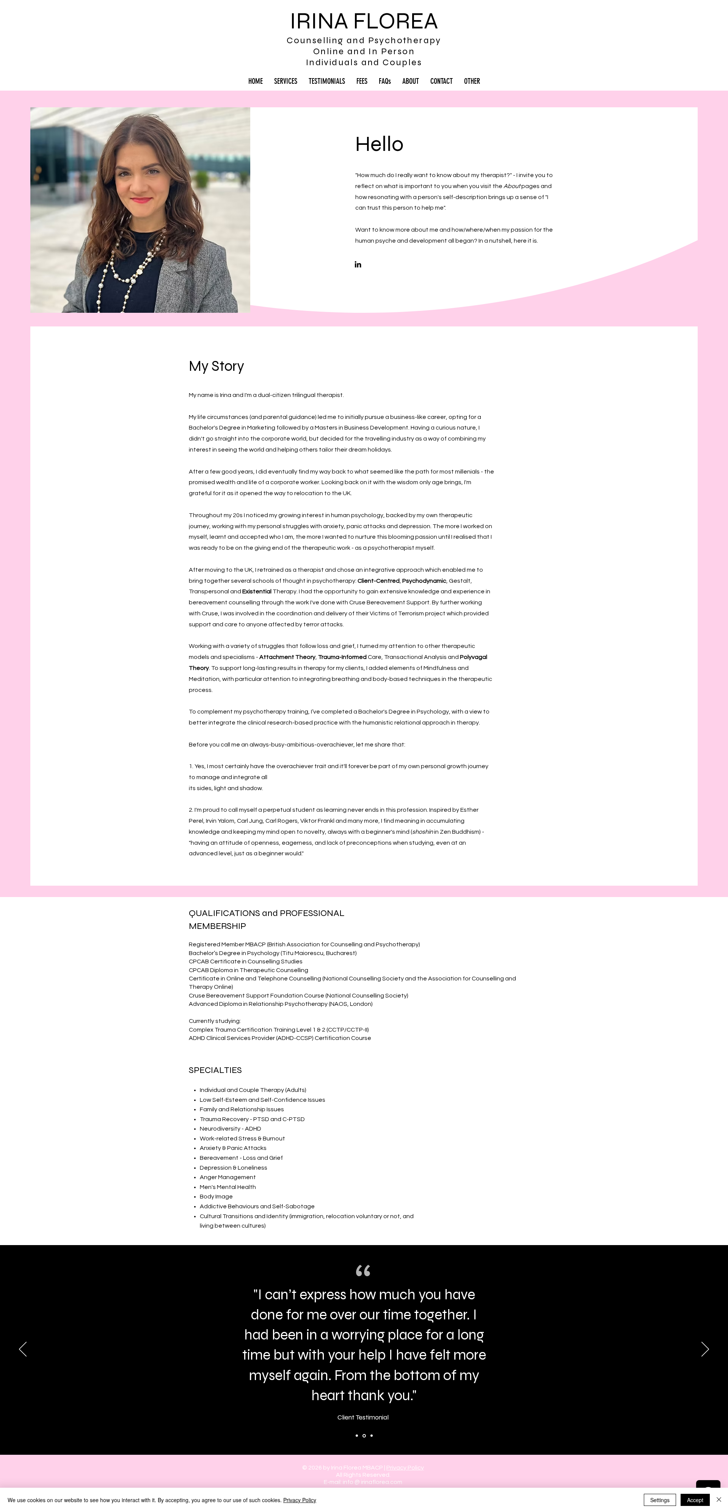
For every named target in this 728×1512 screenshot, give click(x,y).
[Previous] (23, 1350)
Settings (660, 1500)
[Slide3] (371, 1436)
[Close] (718, 1500)
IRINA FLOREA (364, 21)
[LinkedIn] (357, 264)
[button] (472, 81)
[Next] (705, 1350)
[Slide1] (357, 1436)
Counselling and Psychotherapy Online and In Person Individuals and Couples (364, 51)
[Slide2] (364, 1435)
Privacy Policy (405, 1468)
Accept (695, 1500)
